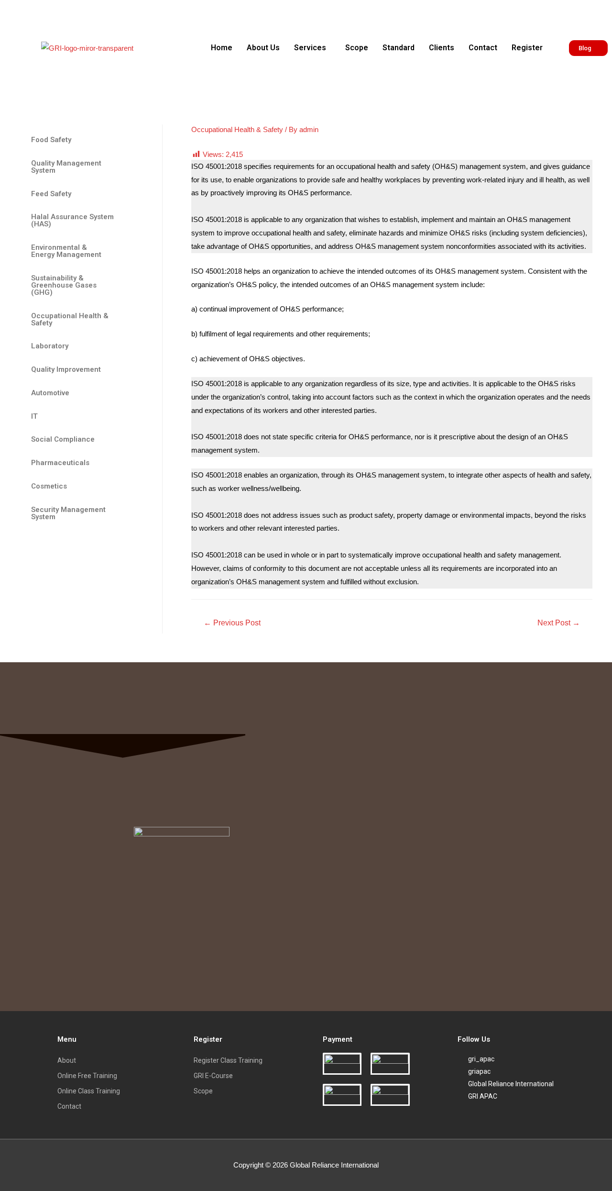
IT (34, 416)
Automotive (50, 393)
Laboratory (49, 346)
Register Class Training (228, 1060)
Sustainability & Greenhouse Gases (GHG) (64, 285)
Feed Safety (51, 193)
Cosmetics (49, 486)
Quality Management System (66, 167)
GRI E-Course (213, 1076)
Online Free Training (87, 1076)
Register (527, 47)
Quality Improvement (66, 369)
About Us (263, 47)
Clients (441, 47)
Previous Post (232, 623)
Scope (356, 47)
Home (221, 47)
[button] (312, 48)
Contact (483, 47)
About (66, 1060)
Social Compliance (63, 439)
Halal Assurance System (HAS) (72, 220)
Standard (398, 47)
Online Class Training (88, 1091)
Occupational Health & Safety (70, 319)
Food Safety (51, 139)
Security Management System (68, 513)
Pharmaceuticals (60, 462)
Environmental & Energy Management (66, 251)
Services (310, 47)
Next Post (558, 623)
